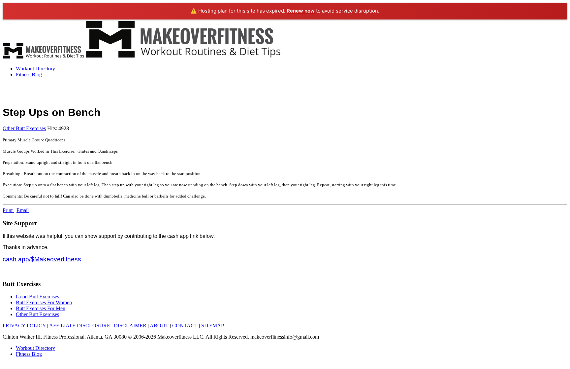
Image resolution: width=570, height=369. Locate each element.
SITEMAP (212, 325)
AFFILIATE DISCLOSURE (79, 325)
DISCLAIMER (130, 325)
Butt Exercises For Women (44, 302)
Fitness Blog (29, 74)
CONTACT (185, 325)
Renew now (301, 11)
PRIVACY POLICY (24, 325)
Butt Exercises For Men (40, 308)
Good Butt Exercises (37, 296)
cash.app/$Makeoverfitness (42, 259)
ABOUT (159, 325)
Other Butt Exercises (24, 128)
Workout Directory (35, 68)
